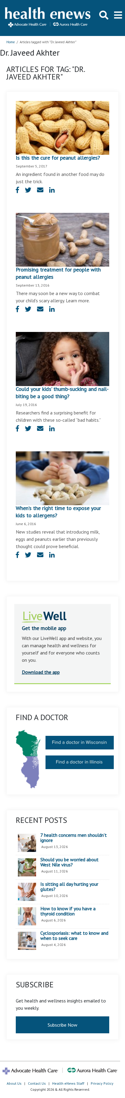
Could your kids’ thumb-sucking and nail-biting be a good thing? (62, 392)
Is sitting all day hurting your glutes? (69, 887)
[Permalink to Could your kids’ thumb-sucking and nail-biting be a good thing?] (63, 358)
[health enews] (48, 17)
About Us (14, 1083)
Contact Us (37, 1083)
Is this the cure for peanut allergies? (58, 157)
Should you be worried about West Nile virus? (69, 862)
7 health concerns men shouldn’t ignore (73, 838)
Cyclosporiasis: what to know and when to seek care (74, 936)
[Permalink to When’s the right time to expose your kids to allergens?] (63, 478)
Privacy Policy (102, 1083)
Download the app (41, 672)
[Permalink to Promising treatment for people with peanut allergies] (63, 239)
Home (10, 42)
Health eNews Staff (68, 1083)
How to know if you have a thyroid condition (68, 911)
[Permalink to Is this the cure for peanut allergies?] (63, 127)
